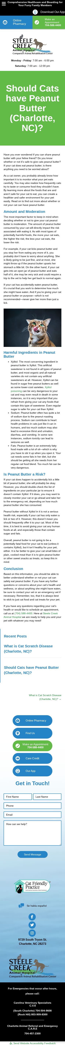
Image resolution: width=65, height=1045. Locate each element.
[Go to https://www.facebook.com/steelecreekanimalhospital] (32, 916)
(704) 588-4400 (23, 613)
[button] (48, 22)
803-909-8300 (39, 1014)
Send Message (32, 854)
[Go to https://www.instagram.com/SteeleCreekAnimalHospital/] (32, 933)
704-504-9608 (43, 1010)
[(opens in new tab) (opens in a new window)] (32, 886)
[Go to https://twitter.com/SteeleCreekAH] (32, 925)
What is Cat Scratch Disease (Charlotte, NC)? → (45, 697)
